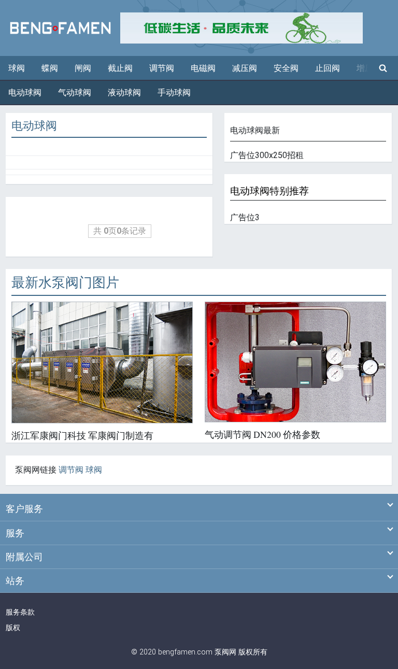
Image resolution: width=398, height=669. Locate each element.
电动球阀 (24, 92)
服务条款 (20, 612)
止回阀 (327, 68)
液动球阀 (124, 92)
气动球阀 (74, 92)
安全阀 (286, 68)
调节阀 (161, 68)
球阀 (16, 68)
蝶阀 (49, 68)
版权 (13, 627)
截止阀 (120, 68)
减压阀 (244, 68)
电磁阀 (203, 68)
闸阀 (83, 68)
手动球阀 (174, 92)
